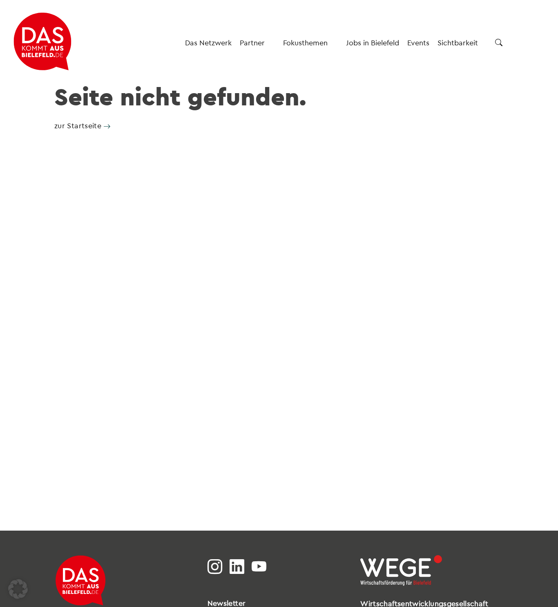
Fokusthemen (305, 42)
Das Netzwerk (208, 42)
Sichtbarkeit (457, 42)
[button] (18, 589)
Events (418, 42)
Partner (252, 42)
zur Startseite (77, 125)
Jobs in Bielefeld (372, 42)
